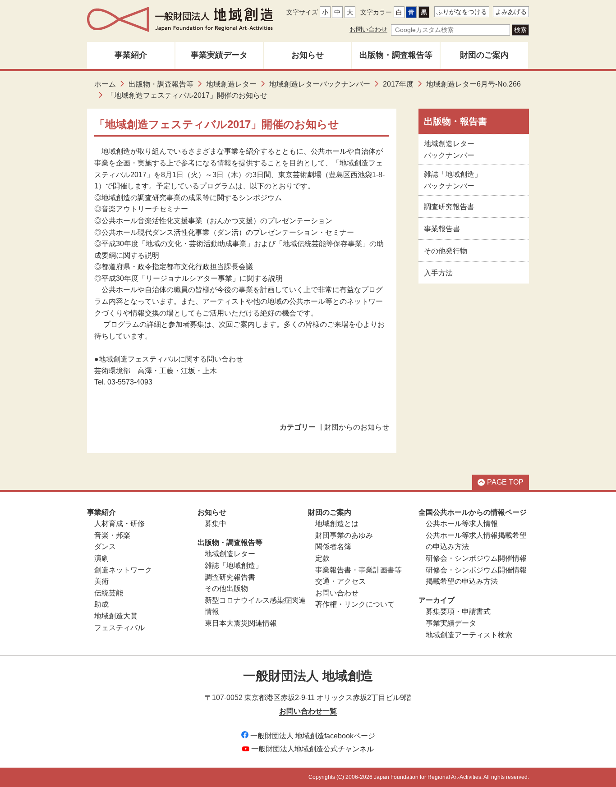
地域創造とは (337, 523)
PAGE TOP (505, 482)
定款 (322, 558)
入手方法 (438, 273)
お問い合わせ (368, 29)
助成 (101, 604)
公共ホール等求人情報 (462, 523)
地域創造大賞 (116, 616)
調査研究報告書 (449, 206)
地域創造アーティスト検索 (469, 635)
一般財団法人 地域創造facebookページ (312, 736)
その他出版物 (226, 588)
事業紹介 (131, 54)
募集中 (215, 523)
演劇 (101, 558)
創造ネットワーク (123, 570)
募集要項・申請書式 (458, 611)
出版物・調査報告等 (395, 54)
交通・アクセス (340, 581)
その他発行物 (445, 251)
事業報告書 (442, 229)
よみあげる (511, 11)
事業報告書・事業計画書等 (358, 570)
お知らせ (307, 54)
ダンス (105, 546)
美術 (101, 581)
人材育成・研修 (119, 523)
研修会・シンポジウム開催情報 (476, 558)
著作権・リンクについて (355, 604)
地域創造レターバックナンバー (319, 84)
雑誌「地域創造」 (233, 565)
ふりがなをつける (462, 11)
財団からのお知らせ (356, 427)
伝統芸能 (108, 593)
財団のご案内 (484, 54)
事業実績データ (219, 54)
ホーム (105, 84)
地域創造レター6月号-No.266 (473, 84)
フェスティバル (119, 627)
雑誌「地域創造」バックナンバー (453, 180)
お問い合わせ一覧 (308, 711)
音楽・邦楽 (112, 535)
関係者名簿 (333, 546)
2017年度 (398, 84)
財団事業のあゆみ (344, 535)
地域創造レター (231, 84)
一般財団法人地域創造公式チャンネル (312, 749)
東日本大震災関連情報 (241, 623)
